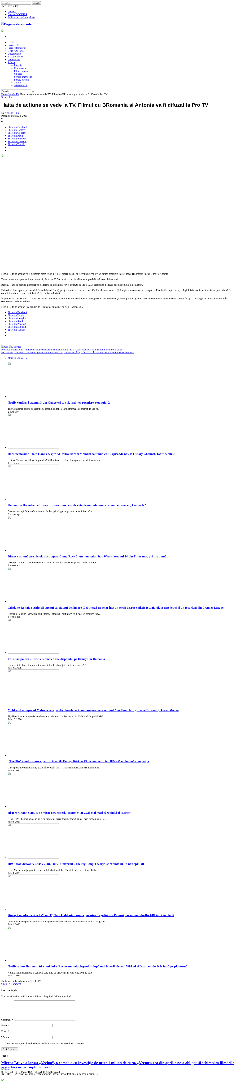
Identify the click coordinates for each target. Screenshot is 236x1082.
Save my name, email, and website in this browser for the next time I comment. (45, 1043)
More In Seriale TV (18, 358)
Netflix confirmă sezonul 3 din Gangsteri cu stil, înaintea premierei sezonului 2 (59, 402)
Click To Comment (11, 984)
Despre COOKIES (17, 14)
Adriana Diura (12, 113)
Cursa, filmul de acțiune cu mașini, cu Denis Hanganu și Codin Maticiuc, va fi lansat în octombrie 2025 (61, 349)
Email (5, 1031)
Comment (7, 1019)
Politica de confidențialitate (21, 17)
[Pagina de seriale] (16, 24)
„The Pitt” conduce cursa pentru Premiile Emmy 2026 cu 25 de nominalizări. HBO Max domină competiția (78, 761)
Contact (12, 11)
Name (5, 1025)
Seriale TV (13, 94)
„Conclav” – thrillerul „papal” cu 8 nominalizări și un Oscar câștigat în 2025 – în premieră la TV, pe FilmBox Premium (67, 352)
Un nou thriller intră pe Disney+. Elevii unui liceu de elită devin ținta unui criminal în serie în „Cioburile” (77, 505)
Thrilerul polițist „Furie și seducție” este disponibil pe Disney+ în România (56, 659)
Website (5, 1037)
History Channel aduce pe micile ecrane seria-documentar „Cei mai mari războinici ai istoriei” (69, 812)
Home (4, 94)
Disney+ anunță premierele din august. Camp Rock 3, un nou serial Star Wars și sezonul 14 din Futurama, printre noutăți (88, 556)
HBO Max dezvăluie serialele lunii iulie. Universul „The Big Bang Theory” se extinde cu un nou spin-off (76, 864)
